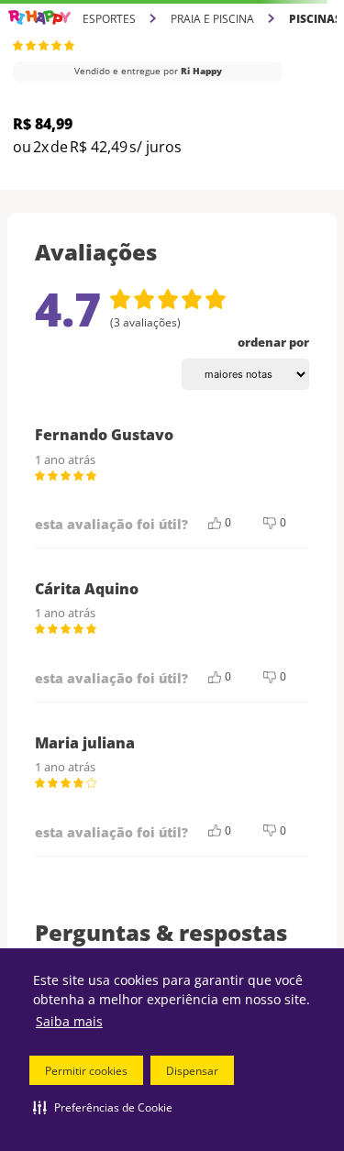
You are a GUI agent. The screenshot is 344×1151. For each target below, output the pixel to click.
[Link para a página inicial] (39, 18)
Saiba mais (69, 1021)
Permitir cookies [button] (86, 1071)
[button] (102, 1107)
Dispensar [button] (192, 1071)
